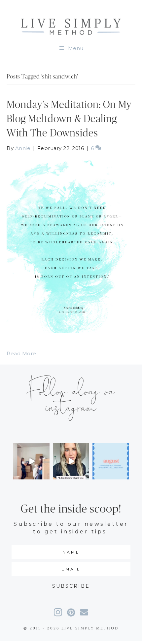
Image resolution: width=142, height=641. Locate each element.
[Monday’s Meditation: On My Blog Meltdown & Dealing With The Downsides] (71, 246)
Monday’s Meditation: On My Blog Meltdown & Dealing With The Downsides (69, 119)
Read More (21, 353)
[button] (71, 586)
